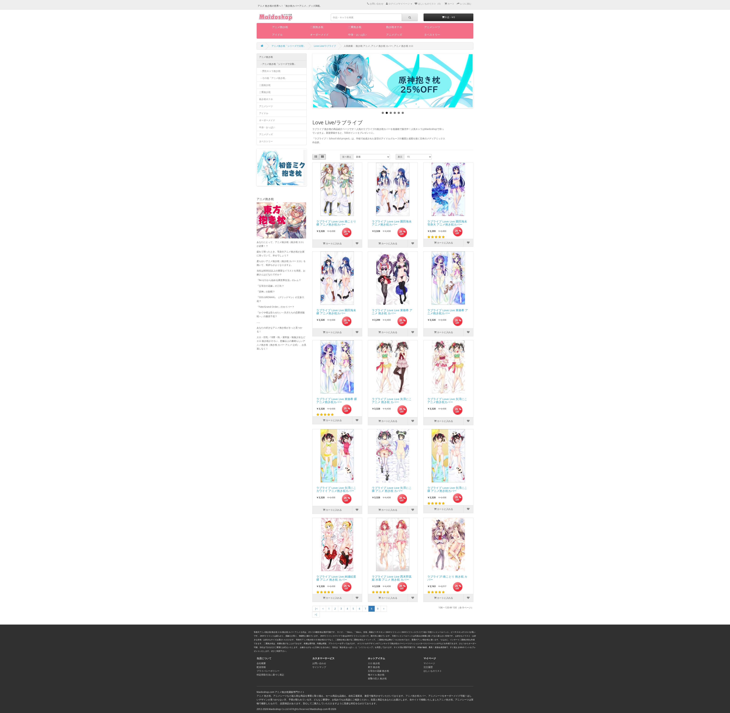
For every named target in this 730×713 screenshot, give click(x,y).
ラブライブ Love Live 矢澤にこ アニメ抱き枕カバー (447, 400)
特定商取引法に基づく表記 (270, 674)
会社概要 (261, 663)
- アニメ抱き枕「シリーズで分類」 (277, 64)
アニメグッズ (394, 34)
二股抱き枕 (316, 27)
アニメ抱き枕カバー (415, 695)
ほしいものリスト (433, 671)
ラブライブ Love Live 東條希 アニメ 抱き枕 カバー (392, 312)
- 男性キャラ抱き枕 (269, 71)
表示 (400, 156)
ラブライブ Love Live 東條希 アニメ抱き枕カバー (447, 312)
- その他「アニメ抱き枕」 (273, 78)
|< (316, 608)
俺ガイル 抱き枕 (376, 674)
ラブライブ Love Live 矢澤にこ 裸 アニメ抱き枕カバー (447, 489)
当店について (264, 658)
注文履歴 (428, 667)
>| (316, 614)
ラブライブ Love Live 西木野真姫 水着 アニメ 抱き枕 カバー (392, 578)
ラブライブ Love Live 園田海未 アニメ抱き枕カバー (392, 223)
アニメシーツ (432, 27)
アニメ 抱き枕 (264, 695)
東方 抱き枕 (374, 667)
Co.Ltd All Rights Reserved (295, 709)
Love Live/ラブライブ (325, 46)
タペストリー (432, 34)
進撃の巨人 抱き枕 (377, 678)
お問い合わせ (319, 663)
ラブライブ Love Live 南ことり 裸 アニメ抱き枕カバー (336, 223)
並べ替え (346, 156)
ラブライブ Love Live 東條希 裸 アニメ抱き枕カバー (336, 400)
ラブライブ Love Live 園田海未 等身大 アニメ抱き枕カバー (447, 223)
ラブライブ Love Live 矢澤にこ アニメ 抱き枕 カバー (392, 400)
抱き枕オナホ (394, 27)
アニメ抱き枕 (280, 27)
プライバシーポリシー (268, 671)
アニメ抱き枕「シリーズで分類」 (288, 46)
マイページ (429, 663)
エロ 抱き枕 (374, 663)
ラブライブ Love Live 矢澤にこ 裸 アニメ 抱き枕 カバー (392, 489)
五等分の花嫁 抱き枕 (378, 671)
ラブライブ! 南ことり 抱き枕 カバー (447, 578)
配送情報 (261, 667)
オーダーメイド (319, 34)
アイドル (277, 34)
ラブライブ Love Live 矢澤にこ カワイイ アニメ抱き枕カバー (336, 489)
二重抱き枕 (354, 27)
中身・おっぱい (357, 34)
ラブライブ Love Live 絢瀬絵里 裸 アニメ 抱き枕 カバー (336, 578)
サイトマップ (319, 667)
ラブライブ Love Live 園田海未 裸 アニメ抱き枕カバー (336, 312)
